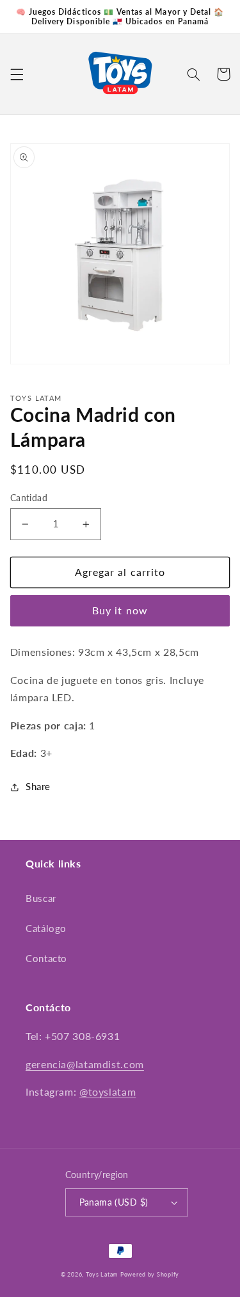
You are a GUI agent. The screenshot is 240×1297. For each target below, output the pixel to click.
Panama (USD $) (113, 1202)
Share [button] (38, 786)
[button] (16, 74)
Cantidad (28, 498)
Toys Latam (102, 1274)
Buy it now (120, 610)
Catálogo (46, 928)
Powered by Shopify (149, 1274)
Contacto (46, 958)
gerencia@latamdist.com (85, 1064)
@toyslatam (107, 1091)
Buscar (41, 898)
